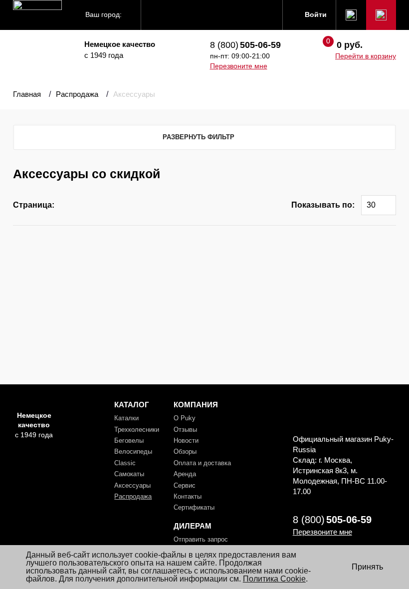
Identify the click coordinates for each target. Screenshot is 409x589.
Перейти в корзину (365, 56)
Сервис (185, 485)
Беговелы (129, 440)
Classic (125, 463)
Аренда (185, 474)
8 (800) (245, 45)
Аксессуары (132, 485)
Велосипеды (133, 451)
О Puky (185, 418)
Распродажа (133, 496)
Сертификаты (194, 507)
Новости (186, 440)
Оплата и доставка (202, 463)
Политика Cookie (274, 579)
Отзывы (185, 429)
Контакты (188, 496)
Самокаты (129, 474)
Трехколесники (136, 429)
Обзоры (185, 451)
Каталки (126, 418)
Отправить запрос (201, 539)
